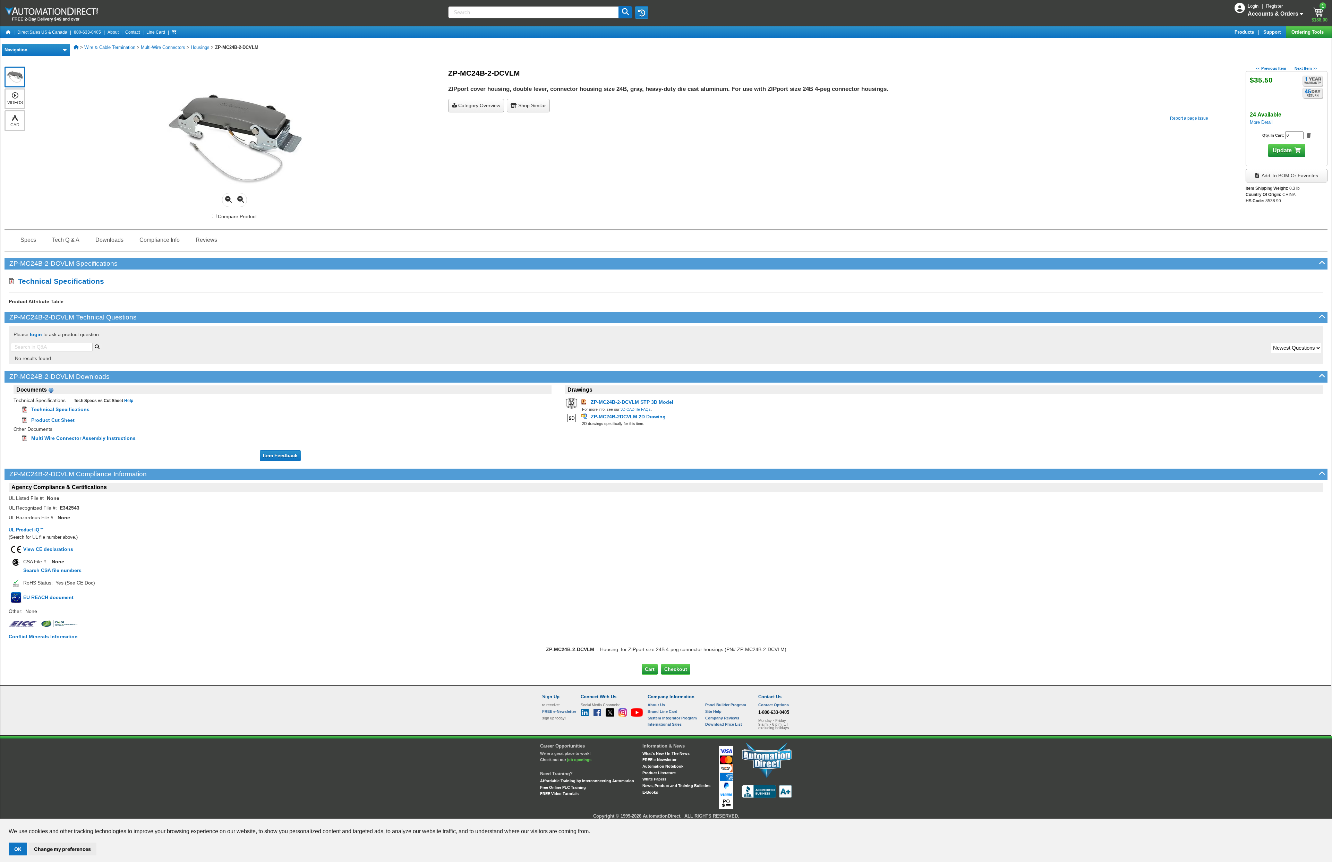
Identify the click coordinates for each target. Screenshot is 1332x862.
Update (1282, 150)
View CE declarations (48, 549)
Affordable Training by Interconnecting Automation (587, 781)
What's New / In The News (666, 753)
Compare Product (236, 216)
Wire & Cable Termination (109, 47)
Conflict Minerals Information (43, 636)
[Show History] (641, 12)
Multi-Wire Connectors (163, 47)
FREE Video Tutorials (559, 794)
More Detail (1261, 122)
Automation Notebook (662, 766)
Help (128, 400)
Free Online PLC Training (563, 787)
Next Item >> (1306, 68)
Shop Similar (531, 105)
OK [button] (18, 849)
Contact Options (773, 705)
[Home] (8, 32)
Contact (132, 32)
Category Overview (478, 105)
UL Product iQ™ (26, 529)
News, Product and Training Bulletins (676, 786)
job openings (579, 760)
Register (1274, 6)
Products (1245, 32)
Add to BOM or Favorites (1289, 175)
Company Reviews (722, 718)
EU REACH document (48, 597)
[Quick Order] (174, 32)
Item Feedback (280, 455)
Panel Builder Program (725, 705)
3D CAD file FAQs (636, 409)
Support (1272, 32)
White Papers (654, 779)
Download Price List (723, 724)
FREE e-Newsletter (659, 760)
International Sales (665, 724)
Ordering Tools (1308, 32)
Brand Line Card (662, 711)
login (36, 334)
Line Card (155, 32)
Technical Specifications (59, 281)
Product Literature (659, 773)
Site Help (713, 711)
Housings (200, 47)
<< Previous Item (1271, 68)
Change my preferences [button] (62, 849)
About (113, 32)
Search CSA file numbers (52, 570)
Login (1254, 6)
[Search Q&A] (97, 346)
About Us (656, 705)
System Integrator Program (672, 718)
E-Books (650, 792)
